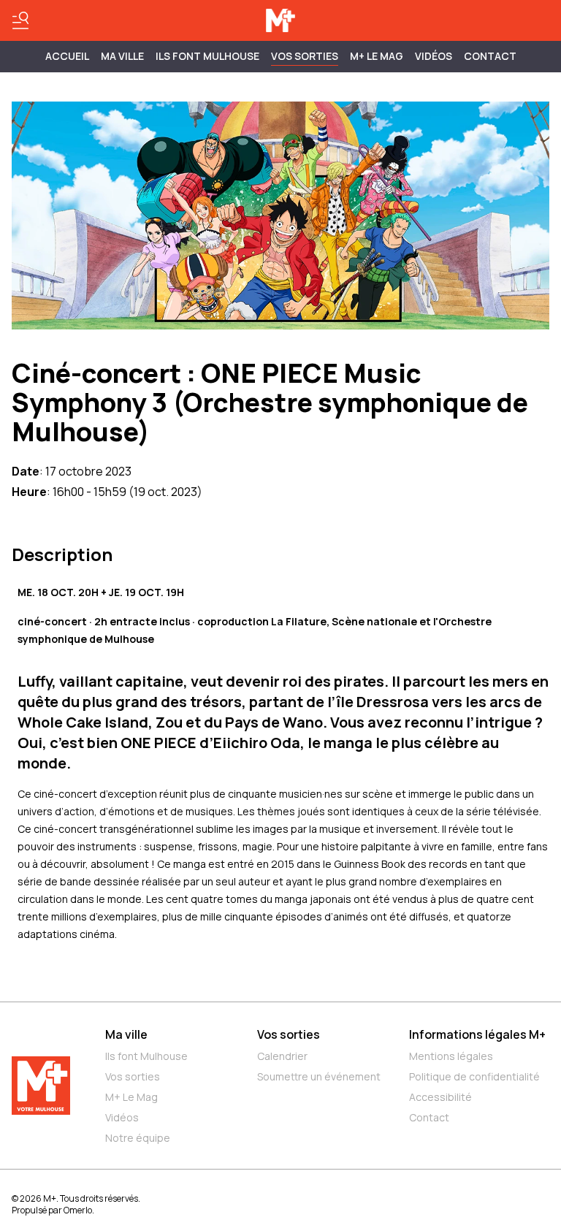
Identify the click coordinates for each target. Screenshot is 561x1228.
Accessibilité (440, 1097)
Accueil (67, 56)
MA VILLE (122, 56)
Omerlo (78, 1210)
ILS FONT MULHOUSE (207, 56)
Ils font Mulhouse (146, 1056)
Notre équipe (137, 1138)
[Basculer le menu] (20, 20)
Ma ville (126, 1034)
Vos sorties (304, 56)
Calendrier (282, 1056)
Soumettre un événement (319, 1076)
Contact (490, 56)
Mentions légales (451, 1056)
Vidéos (433, 56)
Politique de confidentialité (474, 1076)
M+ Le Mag (376, 56)
